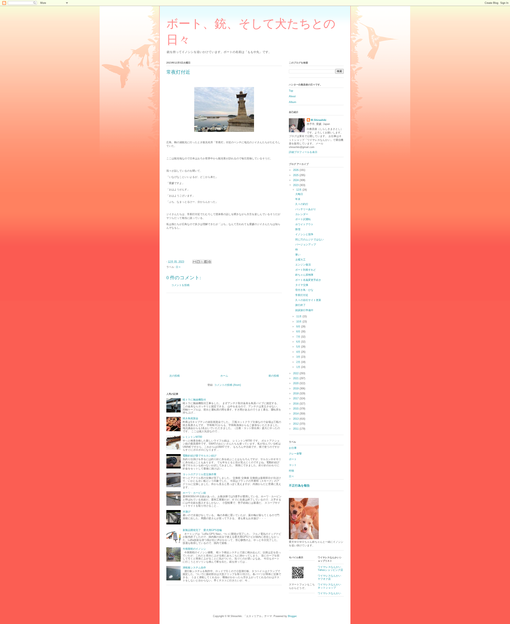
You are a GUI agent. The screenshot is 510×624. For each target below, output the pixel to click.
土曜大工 (300, 259)
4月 (298, 351)
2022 (296, 373)
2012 (296, 423)
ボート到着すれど (305, 269)
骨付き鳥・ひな (304, 289)
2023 (296, 185)
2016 (296, 403)
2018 (296, 393)
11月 (299, 316)
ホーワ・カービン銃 (194, 492)
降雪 (297, 229)
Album (292, 102)
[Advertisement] (224, 332)
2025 (296, 175)
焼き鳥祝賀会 (190, 418)
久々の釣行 (301, 204)
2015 (296, 408)
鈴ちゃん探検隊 (304, 274)
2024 (296, 180)
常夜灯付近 (301, 295)
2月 (298, 361)
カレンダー (301, 214)
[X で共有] (202, 262)
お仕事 (293, 447)
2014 (296, 413)
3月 (298, 356)
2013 (296, 418)
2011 (296, 428)
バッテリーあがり (305, 209)
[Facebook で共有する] (206, 262)
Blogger (292, 616)
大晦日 (299, 194)
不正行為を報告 (299, 485)
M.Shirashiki (318, 120)
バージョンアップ (305, 244)
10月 (299, 321)
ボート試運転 (303, 219)
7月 (298, 336)
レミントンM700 (192, 436)
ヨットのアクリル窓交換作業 (199, 474)
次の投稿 (174, 375)
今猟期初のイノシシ (194, 548)
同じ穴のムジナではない (309, 239)
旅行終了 (300, 305)
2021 (296, 378)
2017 (296, 398)
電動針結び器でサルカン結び (199, 455)
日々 (178, 266)
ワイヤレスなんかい (329, 593)
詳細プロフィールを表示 (303, 152)
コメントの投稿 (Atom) (227, 384)
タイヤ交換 (301, 284)
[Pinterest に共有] (210, 262)
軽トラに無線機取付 (194, 399)
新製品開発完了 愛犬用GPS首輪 (202, 530)
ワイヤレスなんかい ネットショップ (331, 586)
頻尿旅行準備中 (304, 310)
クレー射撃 (295, 453)
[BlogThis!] (198, 262)
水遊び (186, 511)
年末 (297, 199)
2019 (296, 388)
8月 (298, 331)
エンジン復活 (303, 264)
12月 (299, 189)
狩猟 (291, 470)
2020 (296, 383)
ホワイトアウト (304, 224)
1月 (298, 366)
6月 (298, 341)
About (292, 96)
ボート (293, 459)
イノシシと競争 (304, 234)
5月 (298, 346)
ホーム (224, 375)
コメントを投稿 (180, 285)
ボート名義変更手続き (308, 279)
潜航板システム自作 (194, 567)
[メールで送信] (194, 262)
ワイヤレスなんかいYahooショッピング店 (330, 568)
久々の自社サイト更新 (308, 300)
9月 (298, 326)
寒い (297, 254)
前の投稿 (274, 375)
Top (291, 90)
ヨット (293, 464)
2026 (296, 169)
